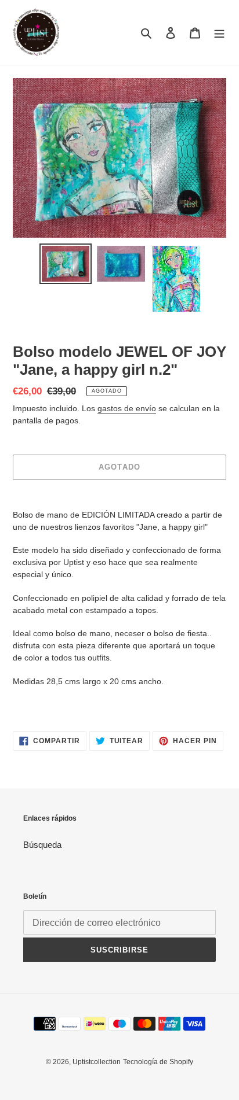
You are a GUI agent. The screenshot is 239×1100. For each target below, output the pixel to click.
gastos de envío (126, 408)
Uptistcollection (97, 1062)
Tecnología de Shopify (158, 1062)
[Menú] (219, 32)
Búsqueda (42, 845)
